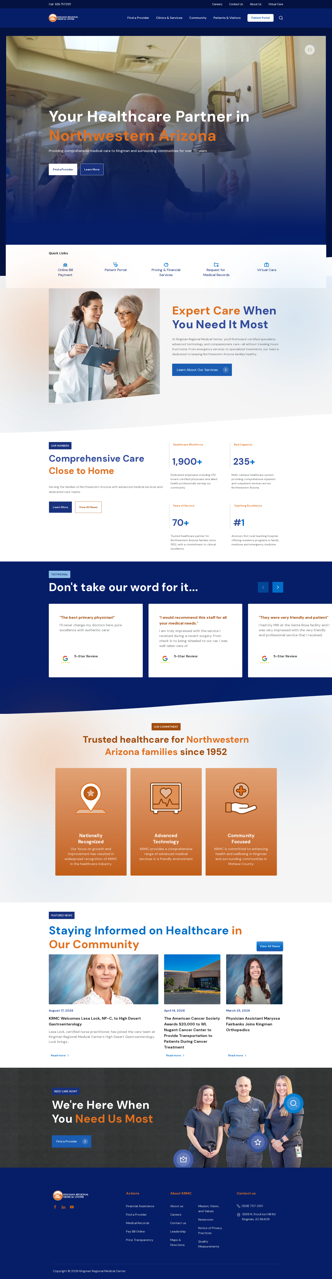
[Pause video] (309, 49)
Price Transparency (139, 1240)
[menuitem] (217, 4)
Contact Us (236, 4)
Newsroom (205, 1220)
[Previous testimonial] (263, 587)
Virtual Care (275, 4)
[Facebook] (55, 1207)
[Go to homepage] (83, 1195)
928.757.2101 (63, 4)
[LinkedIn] (63, 1207)
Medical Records (137, 1223)
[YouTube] (72, 1207)
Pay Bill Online (135, 1231)
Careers (217, 4)
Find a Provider (138, 18)
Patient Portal (260, 17)
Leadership (178, 1231)
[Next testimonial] (277, 587)
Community (198, 18)
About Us (255, 4)
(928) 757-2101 (252, 1206)
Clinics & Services (169, 18)
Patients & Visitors (227, 18)
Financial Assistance (140, 1206)
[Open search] (280, 17)
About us (176, 1206)
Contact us (178, 1223)
